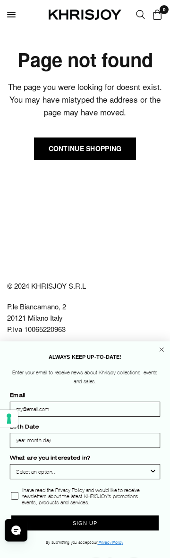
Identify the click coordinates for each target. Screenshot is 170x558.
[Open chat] (16, 530)
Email (17, 396)
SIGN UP (85, 523)
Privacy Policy (110, 543)
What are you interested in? (50, 458)
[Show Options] (153, 472)
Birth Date (24, 427)
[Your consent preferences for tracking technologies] (9, 419)
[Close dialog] (161, 349)
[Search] (140, 14)
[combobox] (82, 472)
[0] (155, 14)
